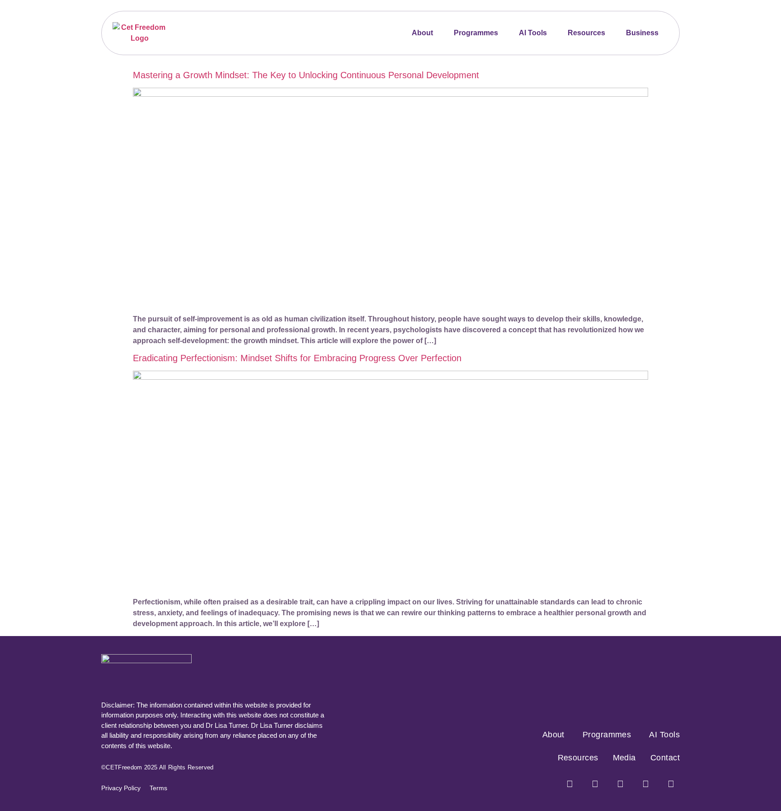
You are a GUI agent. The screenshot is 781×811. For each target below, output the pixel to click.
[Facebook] (569, 784)
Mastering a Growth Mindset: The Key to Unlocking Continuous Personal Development (306, 75)
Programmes (476, 33)
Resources (586, 33)
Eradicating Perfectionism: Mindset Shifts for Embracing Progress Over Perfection (297, 358)
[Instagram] (595, 784)
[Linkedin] (671, 784)
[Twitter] (620, 784)
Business (642, 33)
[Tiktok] (645, 784)
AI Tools (533, 33)
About (422, 33)
